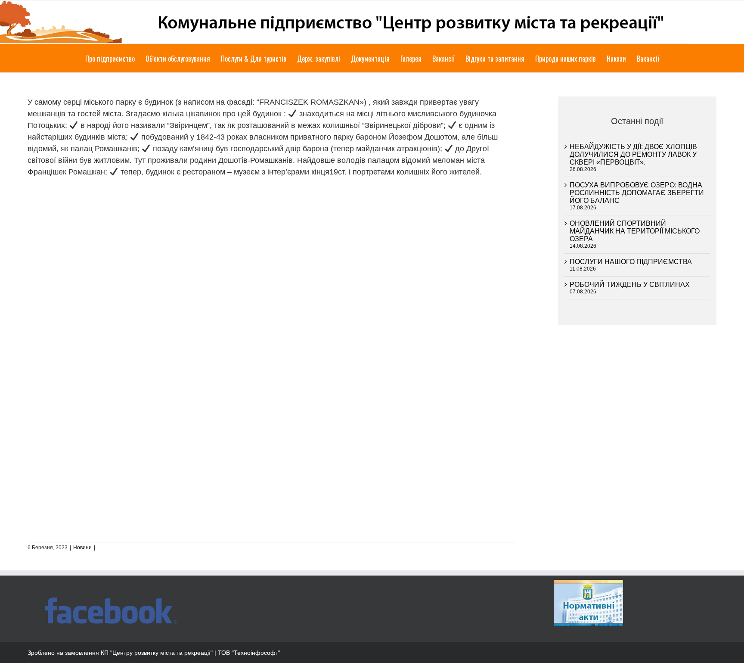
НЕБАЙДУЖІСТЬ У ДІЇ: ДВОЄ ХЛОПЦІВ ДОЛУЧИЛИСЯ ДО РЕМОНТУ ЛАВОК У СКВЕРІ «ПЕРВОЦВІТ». (633, 154)
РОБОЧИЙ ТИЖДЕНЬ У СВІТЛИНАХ (630, 284)
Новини (82, 548)
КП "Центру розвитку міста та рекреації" (157, 652)
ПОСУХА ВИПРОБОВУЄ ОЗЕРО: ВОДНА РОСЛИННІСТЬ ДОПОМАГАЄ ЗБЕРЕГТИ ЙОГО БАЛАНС (637, 192)
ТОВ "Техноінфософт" (249, 652)
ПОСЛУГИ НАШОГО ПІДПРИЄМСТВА (631, 261)
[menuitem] (115, 58)
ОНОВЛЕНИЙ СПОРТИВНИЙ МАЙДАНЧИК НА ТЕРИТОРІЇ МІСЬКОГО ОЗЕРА (635, 231)
